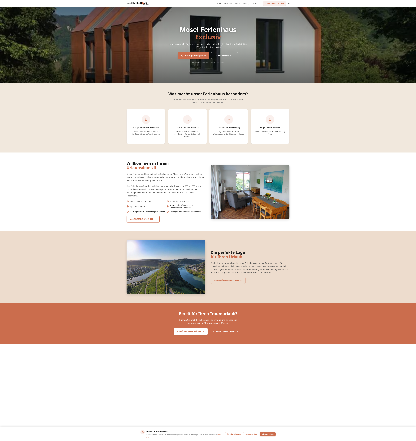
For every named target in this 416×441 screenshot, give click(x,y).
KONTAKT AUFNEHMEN (224, 331)
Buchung (245, 3)
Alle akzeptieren (268, 434)
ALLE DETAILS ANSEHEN (141, 219)
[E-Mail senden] (288, 3)
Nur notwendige (251, 434)
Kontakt (254, 3)
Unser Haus (228, 3)
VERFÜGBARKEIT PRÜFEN (189, 331)
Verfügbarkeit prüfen (195, 55)
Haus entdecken (223, 55)
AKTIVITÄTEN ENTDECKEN (226, 280)
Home (219, 3)
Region (237, 3)
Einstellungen (235, 434)
